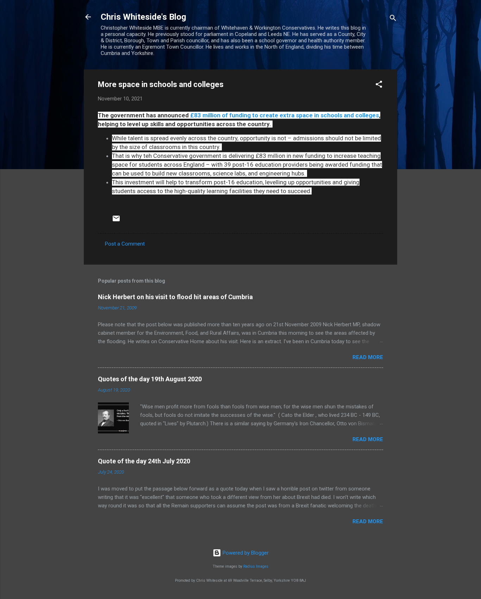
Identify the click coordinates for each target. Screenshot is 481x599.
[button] (379, 85)
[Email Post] (116, 221)
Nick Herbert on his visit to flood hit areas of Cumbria (175, 297)
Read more (367, 357)
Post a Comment (125, 244)
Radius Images (255, 566)
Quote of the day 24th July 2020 (144, 461)
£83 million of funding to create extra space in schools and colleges (284, 115)
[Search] (393, 19)
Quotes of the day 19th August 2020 (150, 379)
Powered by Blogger (245, 553)
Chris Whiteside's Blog (143, 17)
